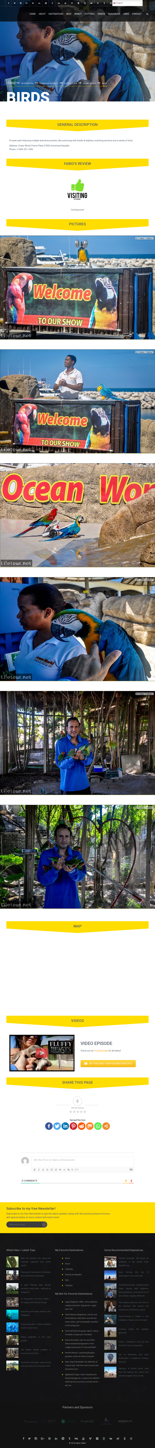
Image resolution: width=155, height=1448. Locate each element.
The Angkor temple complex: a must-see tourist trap (36, 1351)
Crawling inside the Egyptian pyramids (134, 1331)
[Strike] (47, 1170)
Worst (78, 14)
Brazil (67, 1264)
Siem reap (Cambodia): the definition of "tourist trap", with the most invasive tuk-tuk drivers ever (82, 1365)
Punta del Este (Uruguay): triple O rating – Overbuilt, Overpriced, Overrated (82, 1333)
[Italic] (39, 1170)
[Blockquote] (60, 1170)
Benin (67, 1258)
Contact (137, 14)
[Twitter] (57, 1126)
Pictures (90, 14)
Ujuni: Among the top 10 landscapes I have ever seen (134, 1274)
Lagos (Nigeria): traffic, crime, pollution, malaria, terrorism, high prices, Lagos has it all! (81, 1305)
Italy (67, 1280)
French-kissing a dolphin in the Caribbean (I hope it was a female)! (134, 1318)
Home (33, 14)
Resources (114, 14)
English (119, 3)
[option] (30, 1421)
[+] (76, 1169)
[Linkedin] (65, 1126)
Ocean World (89, 83)
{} (72, 1169)
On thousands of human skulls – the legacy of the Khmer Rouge (36, 1301)
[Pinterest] (73, 1126)
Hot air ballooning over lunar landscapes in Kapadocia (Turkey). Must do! (134, 1358)
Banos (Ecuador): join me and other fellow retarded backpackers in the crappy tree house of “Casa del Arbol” (80, 1343)
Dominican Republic (49, 83)
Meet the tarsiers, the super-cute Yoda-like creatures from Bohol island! (36, 1262)
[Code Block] (64, 1170)
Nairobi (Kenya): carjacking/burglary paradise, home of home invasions (80, 1354)
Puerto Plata (70, 83)
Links (126, 14)
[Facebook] (49, 1126)
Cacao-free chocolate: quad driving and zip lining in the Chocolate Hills (36, 1364)
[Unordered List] (56, 1170)
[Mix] (90, 1126)
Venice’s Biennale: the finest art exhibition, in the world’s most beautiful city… (134, 1262)
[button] (108, 1063)
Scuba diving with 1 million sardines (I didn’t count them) (36, 1326)
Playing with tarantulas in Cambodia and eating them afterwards (36, 1274)
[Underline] (43, 1170)
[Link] (68, 1170)
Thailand (68, 1285)
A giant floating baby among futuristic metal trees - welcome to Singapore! (36, 1288)
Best (68, 14)
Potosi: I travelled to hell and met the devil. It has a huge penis (134, 1344)
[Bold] (35, 1170)
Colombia (69, 1269)
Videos (101, 14)
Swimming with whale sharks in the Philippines (36, 1313)
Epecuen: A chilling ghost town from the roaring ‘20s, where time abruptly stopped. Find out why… (134, 1372)
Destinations (56, 14)
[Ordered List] (51, 1170)
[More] (106, 1126)
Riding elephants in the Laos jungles (36, 1339)
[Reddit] (81, 1126)
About (42, 14)
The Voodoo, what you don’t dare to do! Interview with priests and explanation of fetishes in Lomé (134, 1306)
